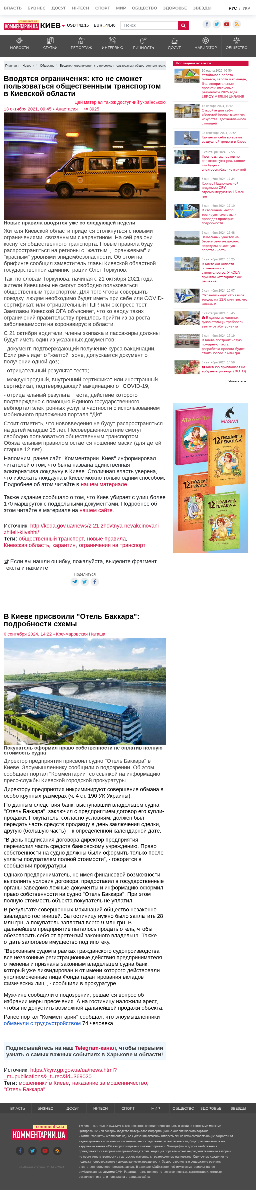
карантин (64, 545)
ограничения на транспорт (112, 545)
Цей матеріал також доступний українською (120, 102)
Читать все (237, 381)
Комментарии (34, 1167)
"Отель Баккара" (24, 1089)
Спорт (102, 8)
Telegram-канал (95, 1048)
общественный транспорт (51, 539)
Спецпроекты (213, 18)
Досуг (59, 8)
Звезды (202, 8)
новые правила (106, 539)
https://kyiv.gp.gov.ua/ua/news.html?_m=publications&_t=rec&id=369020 (60, 1073)
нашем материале (104, 484)
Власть (13, 8)
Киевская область (26, 545)
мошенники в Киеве (44, 1083)
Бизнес (36, 8)
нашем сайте (96, 510)
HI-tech (80, 8)
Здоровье (175, 8)
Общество (144, 8)
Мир (121, 8)
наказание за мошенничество (109, 1083)
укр (246, 8)
